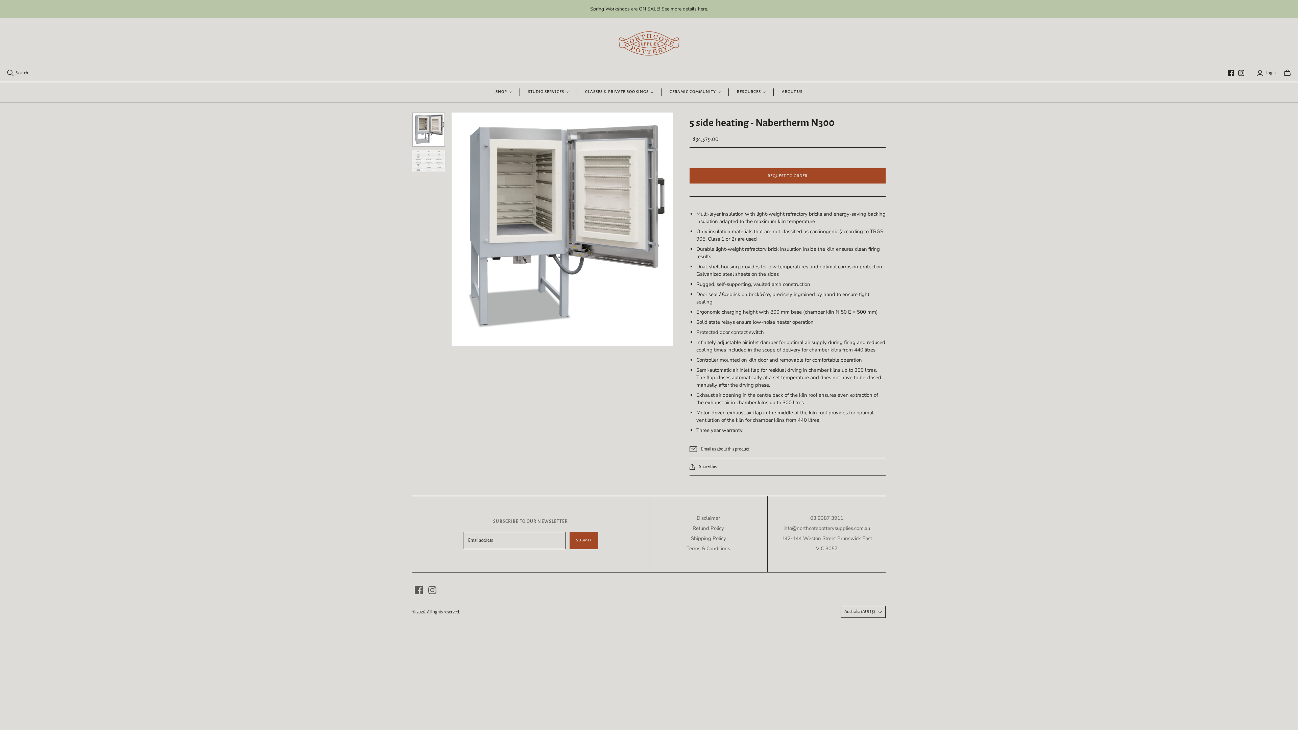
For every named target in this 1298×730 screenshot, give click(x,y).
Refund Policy (708, 528)
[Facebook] (1230, 73)
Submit (584, 540)
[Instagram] (1241, 73)
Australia (859, 611)
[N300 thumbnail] (428, 130)
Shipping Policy (708, 538)
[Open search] (10, 73)
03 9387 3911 (826, 518)
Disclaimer (708, 518)
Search (22, 73)
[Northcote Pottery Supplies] (649, 43)
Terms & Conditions (708, 548)
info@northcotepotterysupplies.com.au (827, 528)
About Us (792, 92)
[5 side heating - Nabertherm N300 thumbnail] (428, 161)
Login (1271, 73)
